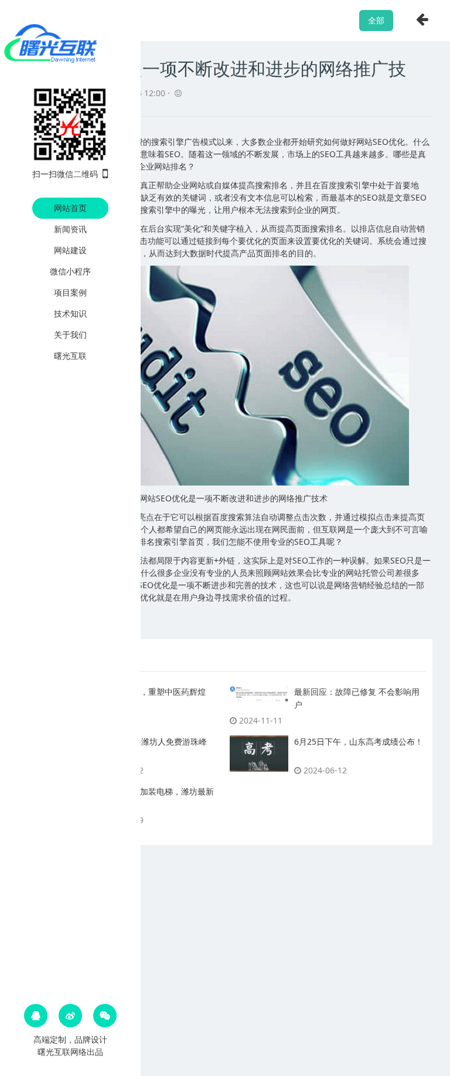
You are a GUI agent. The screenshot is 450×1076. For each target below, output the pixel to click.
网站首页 (70, 207)
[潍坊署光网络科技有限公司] (70, 42)
